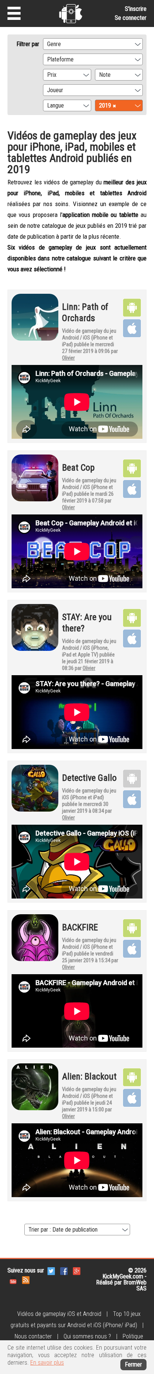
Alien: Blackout (89, 1076)
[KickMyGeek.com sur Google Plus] (76, 1270)
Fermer (133, 1364)
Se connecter (131, 17)
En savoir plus (47, 1362)
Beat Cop (78, 467)
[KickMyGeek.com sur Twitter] (51, 1270)
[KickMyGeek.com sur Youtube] (13, 1279)
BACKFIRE (80, 927)
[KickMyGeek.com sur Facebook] (63, 1270)
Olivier (68, 358)
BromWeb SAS (135, 1285)
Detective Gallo (89, 778)
